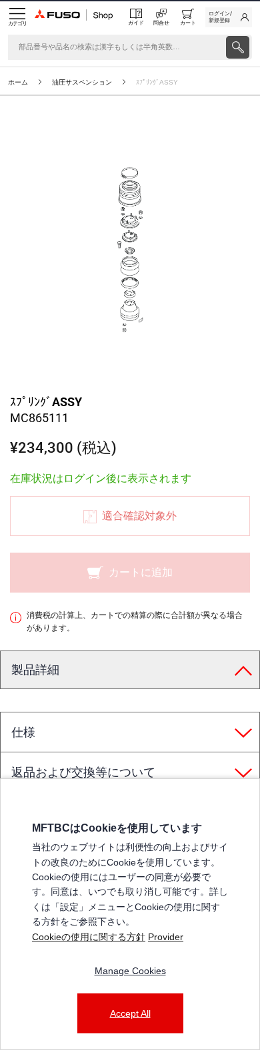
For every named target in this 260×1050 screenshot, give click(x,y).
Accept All (130, 1013)
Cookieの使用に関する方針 (88, 936)
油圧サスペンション (82, 82)
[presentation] (237, 47)
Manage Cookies (130, 970)
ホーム (18, 82)
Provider (165, 936)
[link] (228, 17)
